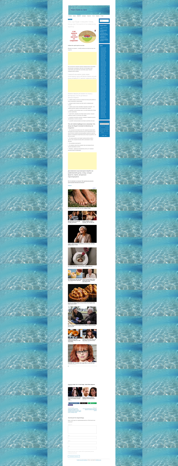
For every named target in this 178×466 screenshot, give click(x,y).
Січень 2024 (103, 60)
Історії (102, 15)
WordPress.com (98, 459)
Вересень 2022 (103, 76)
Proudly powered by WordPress (82, 459)
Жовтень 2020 (103, 103)
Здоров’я (79, 15)
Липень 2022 (103, 78)
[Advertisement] (82, 59)
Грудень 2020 (103, 100)
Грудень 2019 (103, 115)
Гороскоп (89, 15)
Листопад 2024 (103, 51)
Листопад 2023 (103, 62)
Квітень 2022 (103, 81)
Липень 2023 (103, 67)
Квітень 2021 (103, 95)
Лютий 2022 (103, 84)
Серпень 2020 (103, 105)
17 (103, 129)
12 (105, 127)
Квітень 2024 (103, 56)
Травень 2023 (103, 70)
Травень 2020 (103, 109)
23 (101, 130)
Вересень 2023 (103, 65)
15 (100, 129)
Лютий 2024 (103, 59)
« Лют (103, 135)
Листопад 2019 (103, 117)
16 (101, 129)
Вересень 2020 (103, 104)
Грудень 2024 (103, 50)
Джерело (70, 185)
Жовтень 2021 (103, 88)
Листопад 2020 (103, 102)
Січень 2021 (103, 99)
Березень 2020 (103, 112)
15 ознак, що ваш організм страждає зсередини (103, 30)
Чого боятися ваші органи (103, 28)
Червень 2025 (103, 49)
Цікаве (74, 15)
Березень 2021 (103, 96)
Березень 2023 (103, 73)
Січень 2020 (103, 114)
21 (108, 129)
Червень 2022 (103, 79)
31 (103, 132)
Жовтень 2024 (103, 52)
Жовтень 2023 (103, 64)
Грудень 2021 (103, 85)
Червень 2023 (103, 69)
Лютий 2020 (103, 113)
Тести (93, 15)
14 (108, 127)
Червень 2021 (103, 93)
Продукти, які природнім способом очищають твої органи (104, 33)
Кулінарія (84, 15)
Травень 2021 (103, 94)
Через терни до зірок (79, 10)
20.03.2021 (70, 19)
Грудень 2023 (103, 61)
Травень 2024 (103, 55)
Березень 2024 (103, 57)
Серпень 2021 (103, 90)
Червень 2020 (103, 108)
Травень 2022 (103, 80)
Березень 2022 (103, 83)
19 (105, 129)
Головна (70, 15)
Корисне (97, 15)
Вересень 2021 (103, 89)
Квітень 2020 (103, 110)
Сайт (69, 446)
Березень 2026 (103, 47)
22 (100, 130)
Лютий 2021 (103, 98)
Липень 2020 (103, 107)
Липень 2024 (103, 54)
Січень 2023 (103, 74)
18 (104, 129)
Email (69, 440)
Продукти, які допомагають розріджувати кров (103, 36)
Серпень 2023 (103, 66)
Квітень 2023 (103, 71)
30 (101, 132)
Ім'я (69, 435)
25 (104, 130)
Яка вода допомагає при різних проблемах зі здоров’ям (104, 39)
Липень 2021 (103, 91)
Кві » (106, 135)
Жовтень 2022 (103, 75)
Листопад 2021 (103, 86)
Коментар (70, 424)
